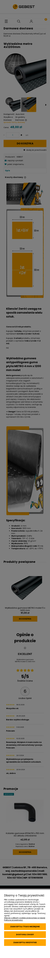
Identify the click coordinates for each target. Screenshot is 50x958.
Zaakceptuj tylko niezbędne (25, 926)
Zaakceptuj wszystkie (25, 942)
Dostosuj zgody (25, 934)
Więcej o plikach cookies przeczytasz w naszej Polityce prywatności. (24, 919)
